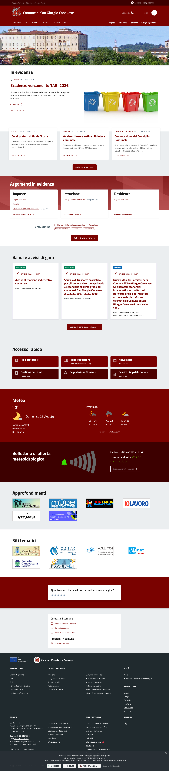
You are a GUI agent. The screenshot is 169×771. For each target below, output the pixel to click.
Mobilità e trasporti (93, 685)
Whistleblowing (54, 741)
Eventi (126, 692)
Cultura (15, 131)
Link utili (89, 738)
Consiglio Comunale (124, 131)
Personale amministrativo (20, 685)
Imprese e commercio (94, 682)
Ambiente (52, 674)
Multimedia (128, 707)
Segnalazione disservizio (57, 730)
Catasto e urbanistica (56, 689)
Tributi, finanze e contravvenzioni (99, 693)
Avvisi (16, 79)
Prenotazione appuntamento (60, 727)
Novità (35, 22)
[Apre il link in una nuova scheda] (63, 503)
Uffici (12, 678)
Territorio (127, 703)
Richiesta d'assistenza (56, 734)
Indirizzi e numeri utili (94, 730)
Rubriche (127, 711)
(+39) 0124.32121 (24, 736)
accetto (56, 765)
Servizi (46, 22)
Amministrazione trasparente (97, 723)
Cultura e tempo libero (94, 674)
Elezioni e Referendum (19, 693)
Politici (12, 682)
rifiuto (71, 765)
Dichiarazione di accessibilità (98, 749)
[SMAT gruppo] (136, 551)
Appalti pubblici (54, 682)
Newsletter (52, 738)
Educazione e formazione (95, 678)
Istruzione (123, 22)
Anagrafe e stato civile (56, 678)
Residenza (134, 22)
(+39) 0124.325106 (21, 738)
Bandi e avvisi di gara (30, 274)
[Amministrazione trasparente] (63, 516)
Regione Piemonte (18, 3)
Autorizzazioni (53, 685)
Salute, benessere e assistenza (98, 689)
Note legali (90, 745)
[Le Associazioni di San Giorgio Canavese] (26, 503)
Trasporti (89, 734)
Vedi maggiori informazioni (124, 468)
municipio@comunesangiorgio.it (27, 741)
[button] (154, 13)
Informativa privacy (93, 741)
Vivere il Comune (60, 22)
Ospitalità (127, 700)
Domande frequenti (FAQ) (58, 723)
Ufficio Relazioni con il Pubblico (22, 749)
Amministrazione (19, 22)
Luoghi (126, 696)
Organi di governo (17, 674)
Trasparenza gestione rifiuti (96, 727)
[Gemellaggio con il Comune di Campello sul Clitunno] (26, 551)
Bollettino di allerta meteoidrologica (138, 678)
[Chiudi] (165, 753)
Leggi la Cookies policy (111, 766)
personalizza (92, 765)
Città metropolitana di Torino (35, 3)
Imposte (112, 22)
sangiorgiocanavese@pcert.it (25, 744)
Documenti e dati (16, 689)
